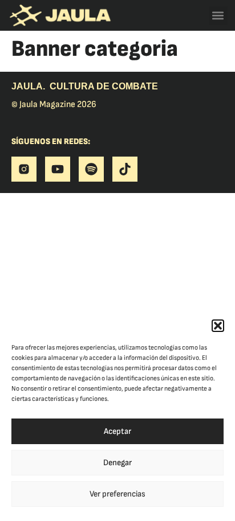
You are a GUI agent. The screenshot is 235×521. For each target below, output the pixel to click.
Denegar (117, 462)
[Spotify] (91, 169)
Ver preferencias (117, 494)
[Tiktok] (124, 169)
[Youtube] (57, 169)
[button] (218, 325)
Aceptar (117, 431)
